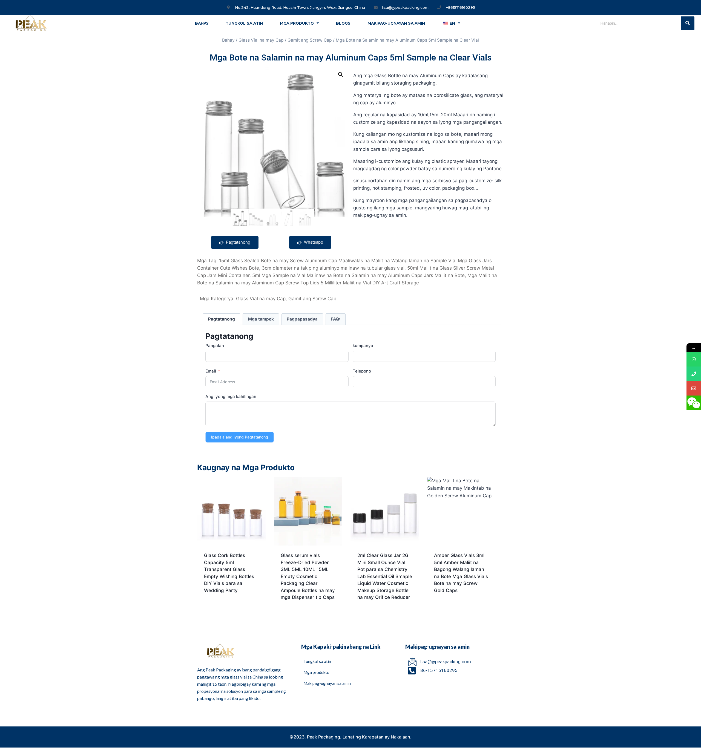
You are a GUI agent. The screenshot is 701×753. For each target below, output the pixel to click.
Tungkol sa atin (244, 23)
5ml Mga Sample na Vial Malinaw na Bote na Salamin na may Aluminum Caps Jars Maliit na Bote (358, 275)
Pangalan (214, 345)
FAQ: (335, 319)
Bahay (202, 23)
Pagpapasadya (302, 319)
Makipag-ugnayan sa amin (396, 23)
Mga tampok (261, 319)
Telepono (362, 371)
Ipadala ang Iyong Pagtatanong (239, 437)
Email (210, 371)
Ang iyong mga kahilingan (230, 396)
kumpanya (363, 345)
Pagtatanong (237, 242)
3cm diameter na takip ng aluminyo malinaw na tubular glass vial (333, 268)
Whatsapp (313, 242)
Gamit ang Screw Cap (310, 40)
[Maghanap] (687, 23)
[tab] (221, 319)
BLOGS (343, 23)
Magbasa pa (217, 608)
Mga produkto (297, 23)
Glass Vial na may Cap (261, 40)
